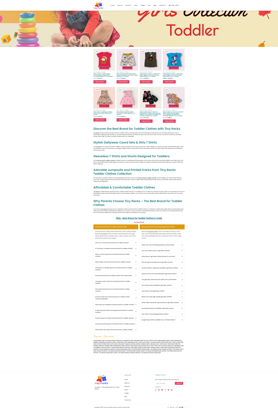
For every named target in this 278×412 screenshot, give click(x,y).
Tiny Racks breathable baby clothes (156, 351)
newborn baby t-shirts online (159, 347)
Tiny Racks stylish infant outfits (116, 351)
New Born (128, 5)
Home (112, 5)
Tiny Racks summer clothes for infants (161, 349)
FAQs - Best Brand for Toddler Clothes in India (139, 218)
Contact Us (162, 5)
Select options (100, 82)
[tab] (115, 226)
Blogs (154, 5)
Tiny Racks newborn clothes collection (129, 352)
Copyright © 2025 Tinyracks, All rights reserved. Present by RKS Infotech (112, 407)
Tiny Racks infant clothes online (140, 349)
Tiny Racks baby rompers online (135, 351)
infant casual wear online (123, 349)
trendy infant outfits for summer (120, 347)
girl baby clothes (153, 231)
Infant (135, 5)
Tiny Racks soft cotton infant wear (151, 352)
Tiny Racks (96, 133)
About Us (120, 5)
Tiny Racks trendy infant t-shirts (108, 352)
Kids (149, 5)
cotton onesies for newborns (107, 349)
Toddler (143, 5)
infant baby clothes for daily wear (140, 347)
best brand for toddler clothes (106, 160)
